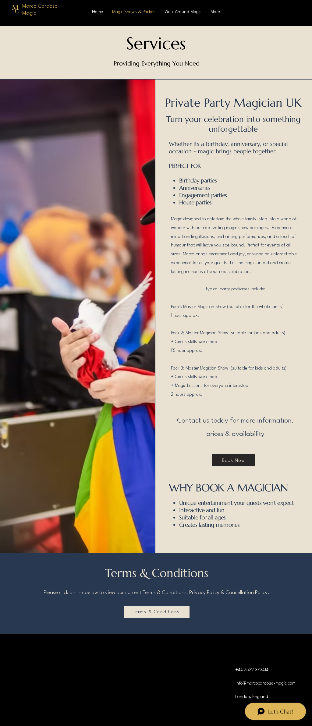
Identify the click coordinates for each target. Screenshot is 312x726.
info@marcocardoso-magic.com (266, 683)
